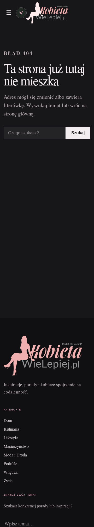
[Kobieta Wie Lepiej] (47, 13)
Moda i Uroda (15, 454)
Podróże (10, 463)
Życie (8, 480)
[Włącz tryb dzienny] (21, 13)
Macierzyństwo (16, 446)
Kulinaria (11, 429)
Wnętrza (10, 472)
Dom (8, 420)
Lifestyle (11, 437)
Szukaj (78, 133)
